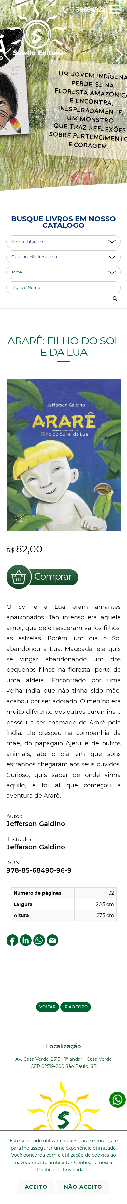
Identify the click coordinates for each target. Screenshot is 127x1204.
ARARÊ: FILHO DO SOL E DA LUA (63, 346)
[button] (119, 55)
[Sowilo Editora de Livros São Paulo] (37, 54)
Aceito (36, 1187)
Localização (63, 1046)
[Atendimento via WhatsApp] (117, 1106)
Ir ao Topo (76, 1006)
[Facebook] (12, 944)
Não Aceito (83, 1187)
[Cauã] (63, 103)
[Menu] (115, 13)
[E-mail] (52, 944)
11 (88, 9)
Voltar (47, 1006)
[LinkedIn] (26, 944)
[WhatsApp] (39, 944)
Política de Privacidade (63, 1170)
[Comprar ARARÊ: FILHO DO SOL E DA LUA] (42, 590)
